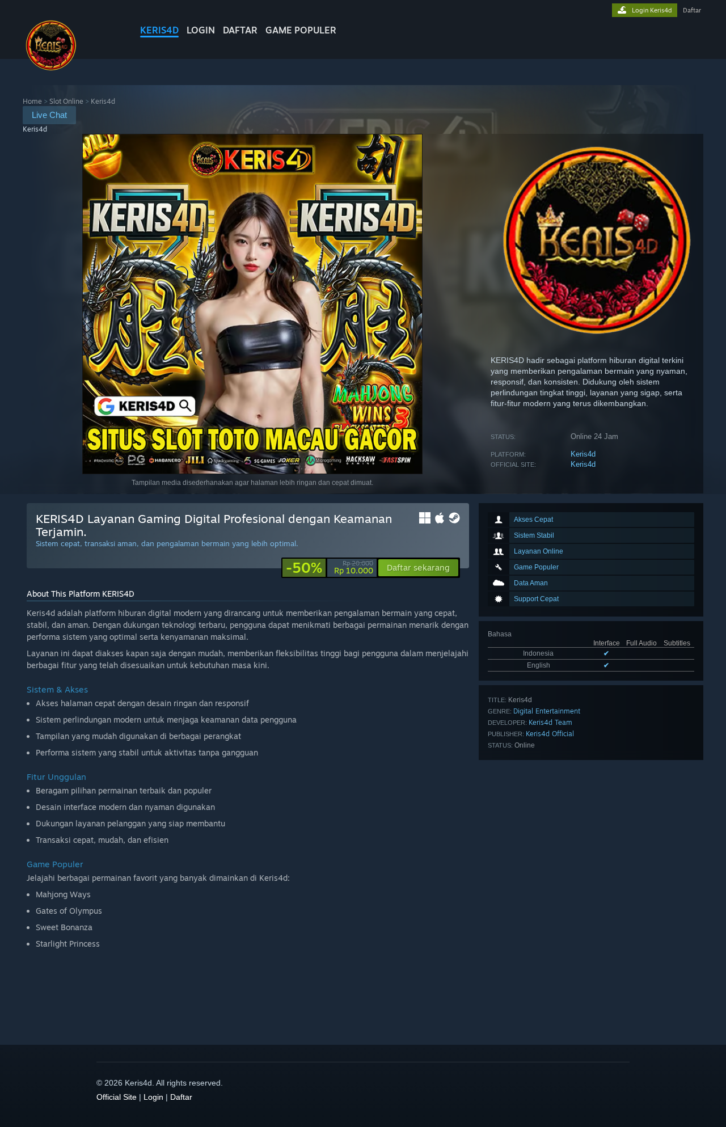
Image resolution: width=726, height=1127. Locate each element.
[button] (418, 568)
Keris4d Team (550, 722)
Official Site (116, 1096)
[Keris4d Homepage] (51, 70)
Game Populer (300, 30)
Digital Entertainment (546, 711)
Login (201, 30)
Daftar (240, 30)
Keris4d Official (550, 733)
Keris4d (159, 30)
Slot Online (66, 101)
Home (32, 101)
